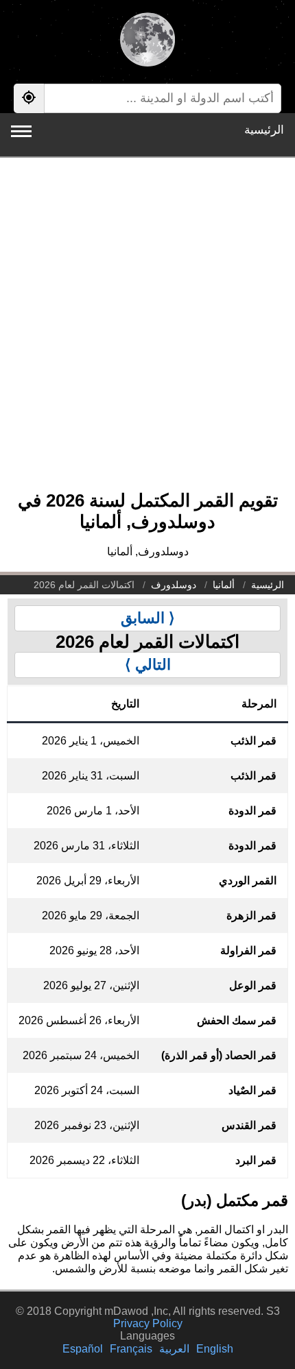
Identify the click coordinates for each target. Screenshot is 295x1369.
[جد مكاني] (29, 98)
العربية (174, 1349)
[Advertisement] (147, 331)
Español (82, 1349)
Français (131, 1349)
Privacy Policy (147, 1323)
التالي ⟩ (148, 664)
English (214, 1349)
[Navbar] (21, 131)
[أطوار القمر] (147, 41)
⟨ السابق (148, 618)
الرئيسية (264, 129)
